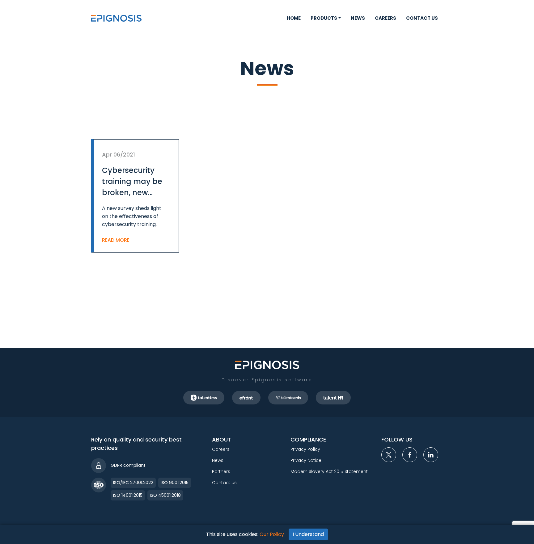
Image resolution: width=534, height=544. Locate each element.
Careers (385, 18)
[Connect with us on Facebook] (409, 454)
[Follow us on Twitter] (388, 454)
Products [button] (324, 18)
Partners (221, 471)
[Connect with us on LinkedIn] (430, 454)
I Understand (308, 534)
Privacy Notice (305, 460)
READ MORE (115, 240)
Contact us (422, 18)
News (358, 18)
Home (294, 18)
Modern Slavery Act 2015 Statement (329, 471)
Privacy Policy (305, 449)
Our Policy (272, 534)
